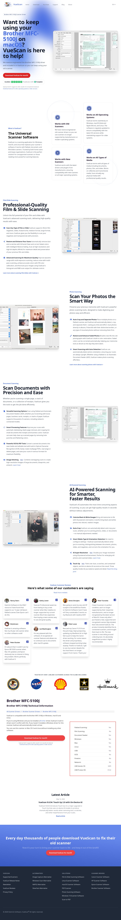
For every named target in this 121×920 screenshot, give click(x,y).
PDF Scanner (66, 888)
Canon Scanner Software (100, 877)
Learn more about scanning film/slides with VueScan (21, 273)
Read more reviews (60, 593)
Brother (43, 721)
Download (36, 4)
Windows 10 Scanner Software (73, 896)
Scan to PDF (66, 900)
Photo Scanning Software (71, 892)
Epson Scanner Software (100, 884)
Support (55, 4)
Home (27, 4)
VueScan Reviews (9, 888)
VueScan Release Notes (11, 881)
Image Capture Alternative (42, 877)
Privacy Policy (8, 892)
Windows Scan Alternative (42, 881)
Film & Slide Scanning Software (73, 877)
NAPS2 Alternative (39, 884)
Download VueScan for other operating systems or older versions (20, 89)
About (70, 4)
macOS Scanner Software (71, 884)
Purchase (46, 4)
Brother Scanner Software (101, 888)
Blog (63, 4)
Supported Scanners (10, 877)
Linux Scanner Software (70, 881)
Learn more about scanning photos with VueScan (86, 364)
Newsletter (7, 884)
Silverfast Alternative (40, 888)
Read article (60, 816)
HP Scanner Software (99, 881)
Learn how (17, 465)
